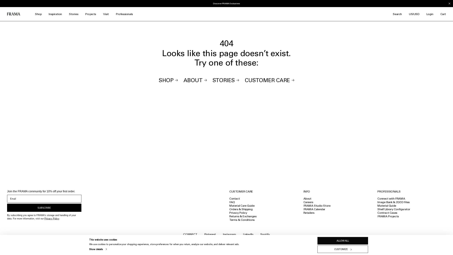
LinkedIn (248, 234)
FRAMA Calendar (314, 209)
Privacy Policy (51, 218)
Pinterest (210, 234)
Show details (96, 249)
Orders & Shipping (241, 209)
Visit (106, 14)
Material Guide (386, 205)
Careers (308, 202)
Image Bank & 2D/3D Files (393, 202)
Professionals (124, 14)
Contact (234, 198)
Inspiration (55, 14)
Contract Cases (387, 212)
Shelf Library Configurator (393, 209)
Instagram (229, 234)
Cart (443, 14)
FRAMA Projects (388, 216)
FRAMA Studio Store (317, 205)
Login (429, 14)
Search (397, 14)
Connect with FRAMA (391, 198)
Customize (341, 249)
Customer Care (267, 80)
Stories (73, 14)
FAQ (232, 202)
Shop (38, 14)
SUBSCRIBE (44, 207)
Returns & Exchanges (242, 216)
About (193, 80)
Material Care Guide (241, 205)
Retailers (308, 212)
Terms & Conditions (242, 220)
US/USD (414, 14)
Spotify (265, 234)
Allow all (343, 240)
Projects (90, 14)
